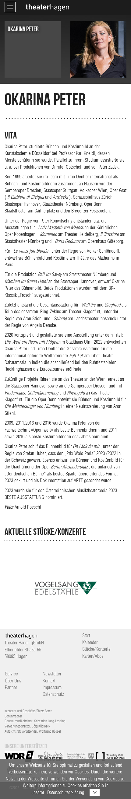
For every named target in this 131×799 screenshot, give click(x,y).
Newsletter (52, 674)
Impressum (52, 687)
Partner (11, 687)
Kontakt (49, 681)
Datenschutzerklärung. (66, 792)
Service (11, 674)
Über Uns (13, 681)
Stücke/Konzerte (96, 649)
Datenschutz (53, 694)
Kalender (89, 642)
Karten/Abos (92, 656)
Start (86, 635)
